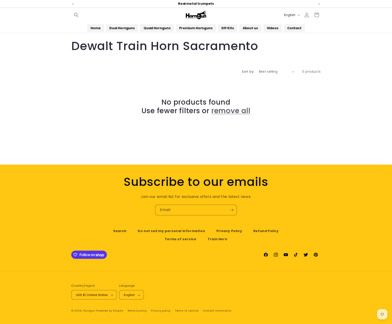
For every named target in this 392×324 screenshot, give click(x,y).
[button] (76, 15)
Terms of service (180, 239)
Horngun (89, 311)
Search (120, 231)
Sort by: (248, 71)
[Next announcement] (319, 4)
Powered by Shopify (109, 311)
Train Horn (217, 239)
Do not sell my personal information (171, 231)
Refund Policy (266, 231)
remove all (230, 110)
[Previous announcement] (73, 4)
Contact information (217, 310)
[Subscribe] (232, 210)
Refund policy (137, 310)
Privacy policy (161, 310)
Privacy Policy (229, 231)
